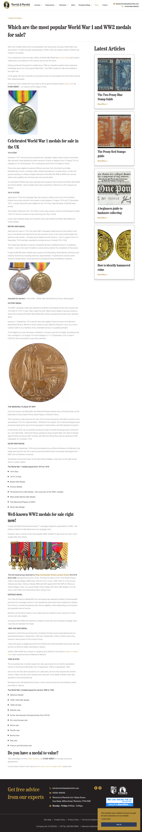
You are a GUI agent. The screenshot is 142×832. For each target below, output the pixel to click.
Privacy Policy (73, 819)
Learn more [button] (106, 819)
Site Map (47, 819)
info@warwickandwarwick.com (127, 4)
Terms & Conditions (90, 819)
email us (67, 84)
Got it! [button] (119, 824)
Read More (102, 104)
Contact (105, 5)
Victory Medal (64, 58)
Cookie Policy (59, 819)
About (73, 5)
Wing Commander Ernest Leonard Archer (52, 575)
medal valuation (33, 759)
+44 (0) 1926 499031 (131, 6)
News (97, 5)
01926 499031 (58, 792)
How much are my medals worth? (49, 766)
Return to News (15, 18)
